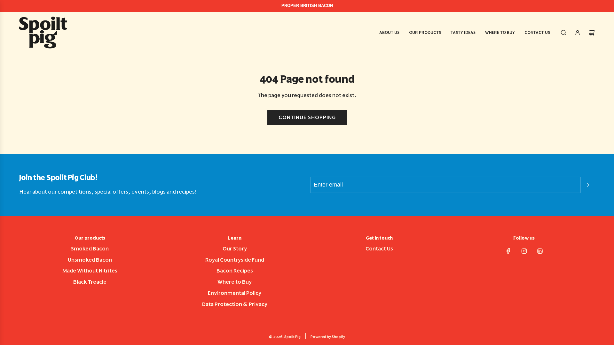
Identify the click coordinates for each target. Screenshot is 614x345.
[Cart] (592, 33)
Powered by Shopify (328, 337)
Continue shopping (307, 117)
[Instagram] (524, 251)
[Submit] (588, 185)
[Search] (563, 33)
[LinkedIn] (540, 251)
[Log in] (578, 33)
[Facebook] (508, 251)
